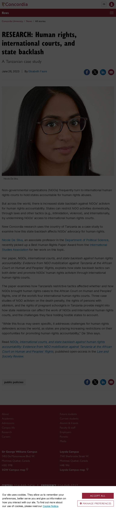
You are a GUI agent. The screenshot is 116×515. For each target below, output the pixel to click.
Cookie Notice (50, 506)
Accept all (98, 495)
